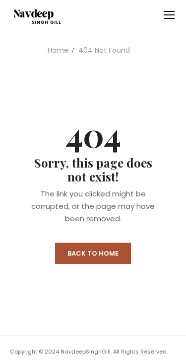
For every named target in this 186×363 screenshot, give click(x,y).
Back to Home (93, 253)
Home (58, 50)
